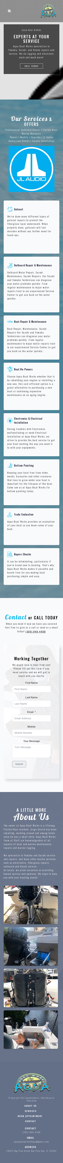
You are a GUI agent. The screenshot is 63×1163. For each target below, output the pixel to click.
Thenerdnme (31, 1100)
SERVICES (31, 1111)
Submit (19, 764)
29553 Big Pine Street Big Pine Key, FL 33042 (31, 1150)
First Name (31, 682)
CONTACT (30, 1121)
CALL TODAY (31, 66)
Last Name (31, 697)
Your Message (31, 741)
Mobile (31, 726)
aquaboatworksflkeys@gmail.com (31, 1141)
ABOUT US (30, 1106)
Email (30, 712)
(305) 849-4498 (36, 631)
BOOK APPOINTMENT (31, 1116)
